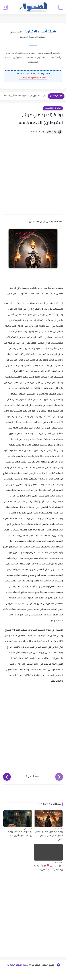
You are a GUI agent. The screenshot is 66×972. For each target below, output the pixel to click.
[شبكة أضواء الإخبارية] (33, 7)
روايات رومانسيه (53, 108)
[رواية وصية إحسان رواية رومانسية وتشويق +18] (17, 818)
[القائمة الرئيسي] (60, 7)
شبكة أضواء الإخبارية (18, 965)
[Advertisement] (33, 176)
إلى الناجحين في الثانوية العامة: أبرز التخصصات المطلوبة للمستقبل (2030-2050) (24, 96)
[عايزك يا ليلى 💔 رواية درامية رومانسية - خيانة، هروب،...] (48, 852)
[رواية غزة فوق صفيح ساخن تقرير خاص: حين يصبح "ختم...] (48, 818)
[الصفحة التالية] (7, 777)
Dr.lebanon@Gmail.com (33, 78)
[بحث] (5, 7)
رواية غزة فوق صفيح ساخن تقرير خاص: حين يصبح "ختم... (49, 836)
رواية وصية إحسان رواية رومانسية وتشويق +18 (20, 834)
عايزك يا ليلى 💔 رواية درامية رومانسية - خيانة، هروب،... (48, 868)
